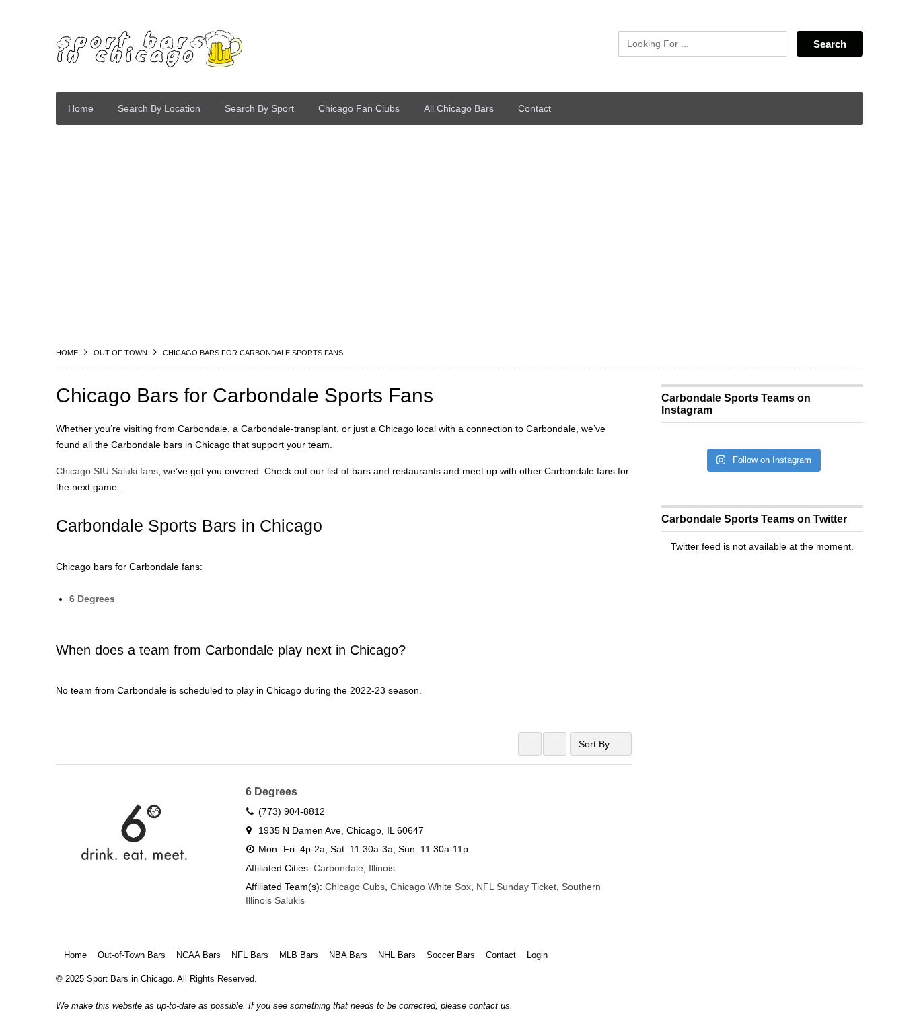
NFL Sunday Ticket (516, 886)
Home (81, 108)
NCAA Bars (198, 955)
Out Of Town (120, 353)
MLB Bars (298, 955)
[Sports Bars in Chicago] (183, 48)
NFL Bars (249, 955)
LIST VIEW (554, 744)
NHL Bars (397, 955)
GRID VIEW (530, 744)
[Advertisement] (459, 236)
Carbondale (338, 868)
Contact (534, 108)
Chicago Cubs (355, 886)
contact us (489, 1005)
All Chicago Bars (459, 108)
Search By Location (159, 108)
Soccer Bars (451, 955)
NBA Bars (348, 955)
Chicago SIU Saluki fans (107, 471)
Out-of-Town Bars (132, 955)
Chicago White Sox (430, 886)
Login (537, 955)
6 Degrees (92, 598)
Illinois (382, 868)
